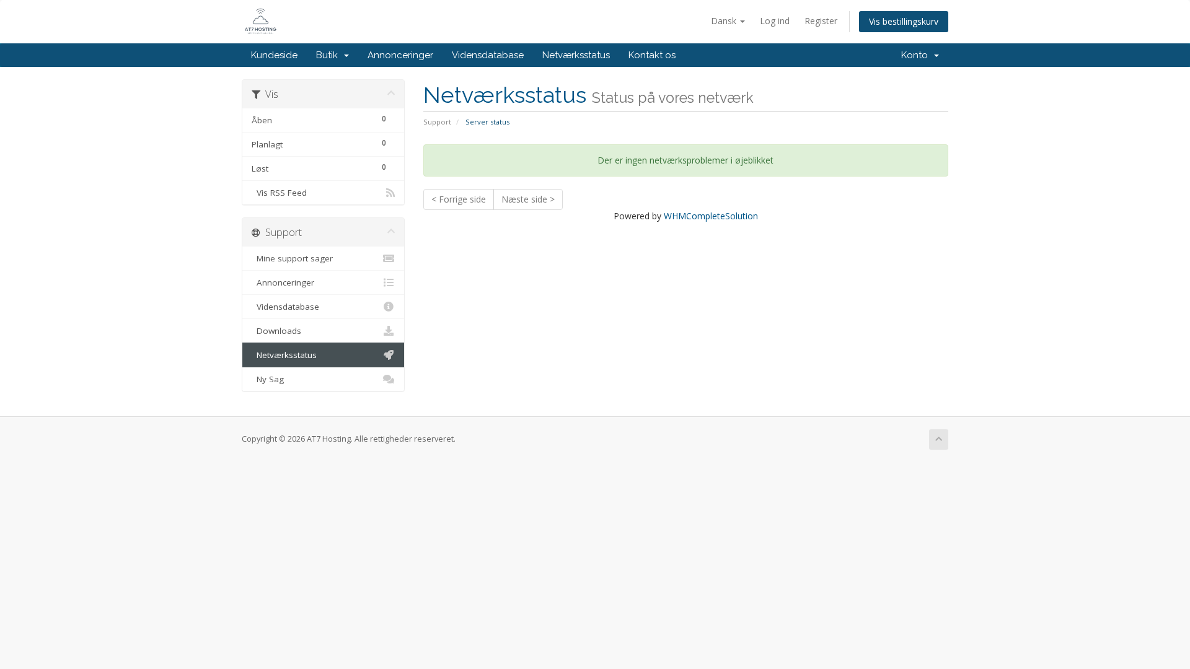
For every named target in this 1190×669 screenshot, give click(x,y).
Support (437, 121)
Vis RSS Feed (279, 192)
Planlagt (319, 144)
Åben (319, 119)
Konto (917, 55)
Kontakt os (652, 55)
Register (820, 21)
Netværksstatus (576, 55)
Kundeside (274, 55)
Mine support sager (292, 258)
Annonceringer (400, 55)
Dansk (725, 21)
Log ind (775, 21)
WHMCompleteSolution (711, 216)
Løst (319, 168)
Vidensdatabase (488, 55)
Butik (329, 55)
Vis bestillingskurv (903, 21)
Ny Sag (268, 379)
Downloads (276, 330)
